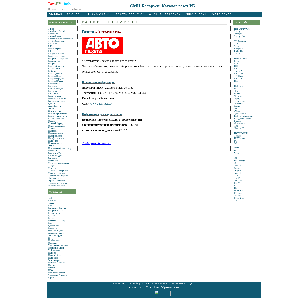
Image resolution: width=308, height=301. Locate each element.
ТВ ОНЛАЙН (75, 14)
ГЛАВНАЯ (55, 14)
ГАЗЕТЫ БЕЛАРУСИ (130, 14)
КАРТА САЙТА (221, 14)
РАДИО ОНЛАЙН (100, 14)
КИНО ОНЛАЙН (196, 14)
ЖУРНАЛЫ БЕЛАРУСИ (165, 14)
